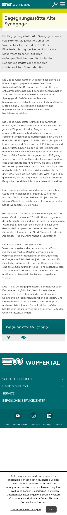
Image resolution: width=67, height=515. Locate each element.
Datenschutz (59, 424)
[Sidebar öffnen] (62, 4)
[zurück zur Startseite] (7, 4)
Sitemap (46, 424)
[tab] (8, 337)
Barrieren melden (19, 424)
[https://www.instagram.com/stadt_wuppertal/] (33, 416)
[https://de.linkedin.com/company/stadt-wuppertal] (49, 416)
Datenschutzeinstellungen (26, 509)
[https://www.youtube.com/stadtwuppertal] (17, 416)
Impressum (35, 424)
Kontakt (6, 424)
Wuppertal (21, 5)
